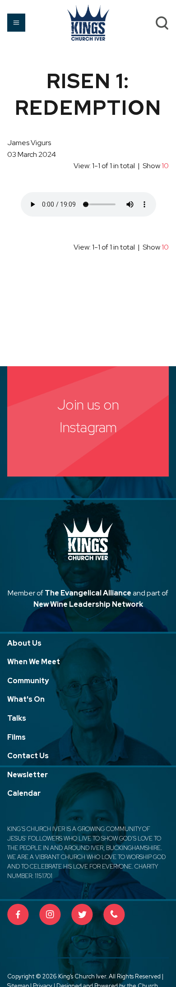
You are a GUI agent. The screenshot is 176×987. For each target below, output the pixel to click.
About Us (24, 643)
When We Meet (33, 661)
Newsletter (27, 774)
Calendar (24, 793)
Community (28, 680)
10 (165, 165)
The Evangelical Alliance (88, 593)
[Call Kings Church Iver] (114, 915)
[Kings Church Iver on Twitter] (82, 915)
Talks (16, 718)
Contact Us (28, 755)
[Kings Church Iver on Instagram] (50, 915)
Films (16, 737)
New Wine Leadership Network (88, 604)
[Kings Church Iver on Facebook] (18, 915)
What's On (26, 699)
